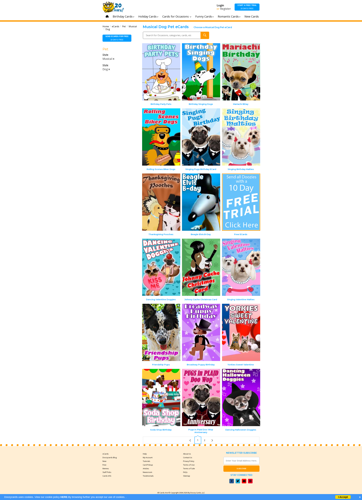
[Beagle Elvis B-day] (201, 202)
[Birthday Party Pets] (161, 71)
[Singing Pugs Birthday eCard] (201, 137)
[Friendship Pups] (161, 332)
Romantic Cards (228, 16)
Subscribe (241, 468)
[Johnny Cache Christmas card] (201, 267)
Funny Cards (203, 16)
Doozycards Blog (110, 457)
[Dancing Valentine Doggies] (161, 267)
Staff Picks (107, 472)
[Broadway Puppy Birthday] (201, 332)
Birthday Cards (122, 16)
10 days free (247, 7)
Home (106, 26)
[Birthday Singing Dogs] (201, 71)
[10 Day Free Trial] (241, 202)
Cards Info (107, 476)
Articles (146, 468)
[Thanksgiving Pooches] (161, 202)
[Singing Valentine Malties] (241, 267)
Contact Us (187, 457)
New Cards (251, 16)
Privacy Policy (188, 461)
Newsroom (147, 472)
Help (145, 454)
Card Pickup (148, 465)
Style (105, 54)
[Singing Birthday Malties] (241, 137)
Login (220, 5)
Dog (107, 29)
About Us (187, 454)
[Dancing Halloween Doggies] (241, 397)
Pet (124, 26)
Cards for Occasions (175, 16)
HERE (63, 497)
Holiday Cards (147, 16)
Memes (106, 468)
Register (225, 8)
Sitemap (186, 476)
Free (104, 465)
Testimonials (148, 476)
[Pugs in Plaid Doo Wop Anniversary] (201, 397)
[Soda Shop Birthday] (161, 397)
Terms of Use (189, 465)
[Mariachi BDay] (241, 71)
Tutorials (146, 461)
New (104, 461)
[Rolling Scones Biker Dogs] (161, 137)
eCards (115, 26)
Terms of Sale (189, 468)
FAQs (185, 472)
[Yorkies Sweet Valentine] (241, 332)
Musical (133, 26)
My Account (147, 457)
